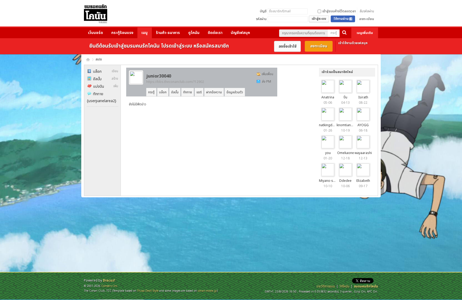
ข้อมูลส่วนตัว (234, 92)
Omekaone (345, 153)
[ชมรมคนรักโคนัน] (95, 15)
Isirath (363, 97)
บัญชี (263, 11)
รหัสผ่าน (261, 19)
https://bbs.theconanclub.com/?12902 (175, 81)
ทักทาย (98, 94)
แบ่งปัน (98, 86)
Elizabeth (363, 180)
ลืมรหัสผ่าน (367, 11)
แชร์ (199, 92)
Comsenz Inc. (109, 286)
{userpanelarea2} (101, 101)
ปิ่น (345, 97)
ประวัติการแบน (326, 286)
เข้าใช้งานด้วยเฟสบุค (353, 43)
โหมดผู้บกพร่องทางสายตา (292, 3)
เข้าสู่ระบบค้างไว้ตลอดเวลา (339, 11)
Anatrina (327, 97)
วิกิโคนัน (344, 286)
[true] (344, 33)
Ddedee (345, 180)
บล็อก (97, 71)
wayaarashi (363, 153)
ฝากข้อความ (214, 92)
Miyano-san (328, 180)
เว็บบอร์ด (95, 33)
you (328, 153)
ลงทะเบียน (366, 19)
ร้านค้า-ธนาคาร (168, 33)
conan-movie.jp (207, 291)
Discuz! (109, 280)
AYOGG (363, 125)
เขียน (115, 71)
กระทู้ (333, 32)
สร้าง (114, 78)
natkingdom (328, 125)
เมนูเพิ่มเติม (365, 32)
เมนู (144, 33)
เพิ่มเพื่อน (267, 74)
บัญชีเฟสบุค (240, 33)
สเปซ (98, 59)
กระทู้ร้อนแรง (122, 33)
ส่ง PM (266, 81)
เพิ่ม (115, 86)
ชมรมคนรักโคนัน (88, 59)
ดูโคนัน (193, 33)
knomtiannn (346, 125)
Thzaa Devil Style (148, 291)
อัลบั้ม (97, 79)
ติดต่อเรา (215, 33)
